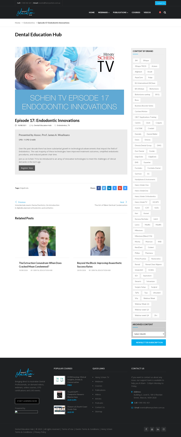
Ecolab (152, 151)
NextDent (138, 247)
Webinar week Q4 (142, 315)
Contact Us (160, 3)
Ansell (149, 72)
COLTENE (138, 128)
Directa (147, 140)
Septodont (147, 276)
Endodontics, (62, 125)
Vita (136, 298)
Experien (147, 162)
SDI (136, 276)
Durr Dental (139, 151)
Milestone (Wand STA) (143, 236)
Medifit (158, 225)
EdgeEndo (24, 188)
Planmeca (149, 253)
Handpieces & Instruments (145, 179)
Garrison (138, 174)
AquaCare (139, 77)
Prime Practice (140, 259)
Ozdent (151, 247)
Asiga (150, 77)
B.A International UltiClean (145, 83)
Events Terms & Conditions (87, 429)
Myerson (149, 242)
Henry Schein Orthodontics (145, 196)
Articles (98, 398)
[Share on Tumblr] (114, 188)
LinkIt (156, 219)
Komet (146, 213)
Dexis (137, 140)
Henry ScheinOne (141, 191)
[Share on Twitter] (104, 188)
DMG (159, 145)
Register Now (27, 168)
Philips (137, 253)
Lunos (137, 225)
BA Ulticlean (139, 89)
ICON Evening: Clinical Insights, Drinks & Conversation (76, 379)
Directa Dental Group (143, 145)
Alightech (138, 72)
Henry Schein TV (102, 377)
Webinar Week (149, 298)
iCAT (147, 208)
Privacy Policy (40, 432)
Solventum (151, 281)
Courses (136, 12)
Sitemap (98, 411)
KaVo (157, 208)
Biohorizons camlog (142, 94)
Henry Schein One (142, 185)
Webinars (103, 12)
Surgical (154, 287)
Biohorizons (154, 89)
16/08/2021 (21, 125)
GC (148, 174)
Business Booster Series (144, 106)
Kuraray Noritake (141, 219)
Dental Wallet (152, 134)
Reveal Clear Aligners (153, 264)
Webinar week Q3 (142, 310)
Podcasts (99, 403)
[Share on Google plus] (120, 188)
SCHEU (151, 270)
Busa (137, 100)
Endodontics (29, 23)
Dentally (138, 134)
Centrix (138, 123)
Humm (137, 208)
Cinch (148, 123)
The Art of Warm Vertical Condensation (110, 205)
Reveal (137, 264)
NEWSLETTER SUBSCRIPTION (149, 342)
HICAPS (156, 202)
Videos (147, 12)
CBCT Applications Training (145, 117)
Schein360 (139, 270)
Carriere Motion (141, 111)
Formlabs (138, 168)
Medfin (147, 225)
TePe (137, 293)
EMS (136, 162)
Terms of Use (67, 429)
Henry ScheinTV (141, 202)
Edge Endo (139, 157)
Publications (120, 12)
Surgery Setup (140, 287)
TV (69, 125)
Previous (22, 202)
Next (122, 202)
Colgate (159, 123)
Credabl (151, 128)
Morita (137, 242)
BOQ (157, 94)
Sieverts (138, 281)
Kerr (136, 213)
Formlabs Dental (154, 168)
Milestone (139, 230)
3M (136, 60)
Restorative (155, 259)
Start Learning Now (27, 401)
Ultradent (157, 293)
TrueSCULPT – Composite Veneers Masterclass (75, 394)
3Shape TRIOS (140, 66)
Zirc (155, 315)
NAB (159, 242)
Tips (146, 293)
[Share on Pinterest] (125, 188)
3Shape (146, 60)
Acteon (154, 66)
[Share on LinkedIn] (109, 188)
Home (92, 12)
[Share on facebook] (99, 188)
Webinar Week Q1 (142, 304)
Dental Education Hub (43, 125)
